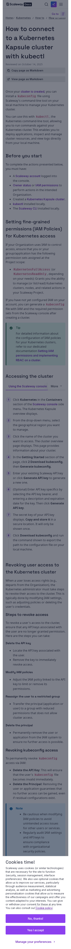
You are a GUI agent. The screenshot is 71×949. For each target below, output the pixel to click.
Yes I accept (35, 930)
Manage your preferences (33, 942)
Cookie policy (44, 907)
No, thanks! (35, 918)
